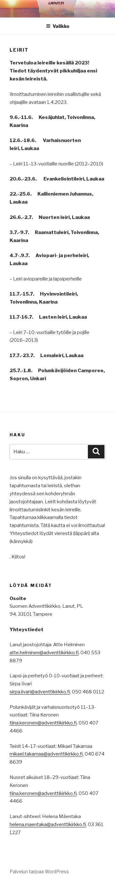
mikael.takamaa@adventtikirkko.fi (46, 754)
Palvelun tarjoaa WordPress (39, 871)
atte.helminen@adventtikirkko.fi (44, 653)
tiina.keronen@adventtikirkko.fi (43, 723)
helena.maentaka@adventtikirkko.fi (48, 824)
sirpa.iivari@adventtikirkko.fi (40, 692)
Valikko (61, 26)
